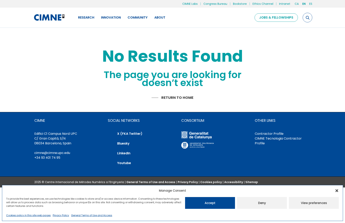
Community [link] (138, 17)
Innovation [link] (111, 17)
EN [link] (304, 4)
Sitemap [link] (251, 182)
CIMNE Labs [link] (190, 4)
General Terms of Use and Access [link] (91, 215)
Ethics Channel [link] (263, 4)
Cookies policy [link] (211, 182)
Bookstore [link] (240, 4)
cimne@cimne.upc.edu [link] (52, 153)
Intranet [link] (284, 4)
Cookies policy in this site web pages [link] (28, 215)
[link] (49, 18)
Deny (262, 203)
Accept (210, 203)
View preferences (314, 203)
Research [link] (86, 17)
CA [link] (297, 4)
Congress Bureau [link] (215, 4)
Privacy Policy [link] (61, 215)
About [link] (159, 17)
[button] (337, 191)
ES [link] (310, 4)
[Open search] (307, 17)
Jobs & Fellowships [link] (276, 17)
